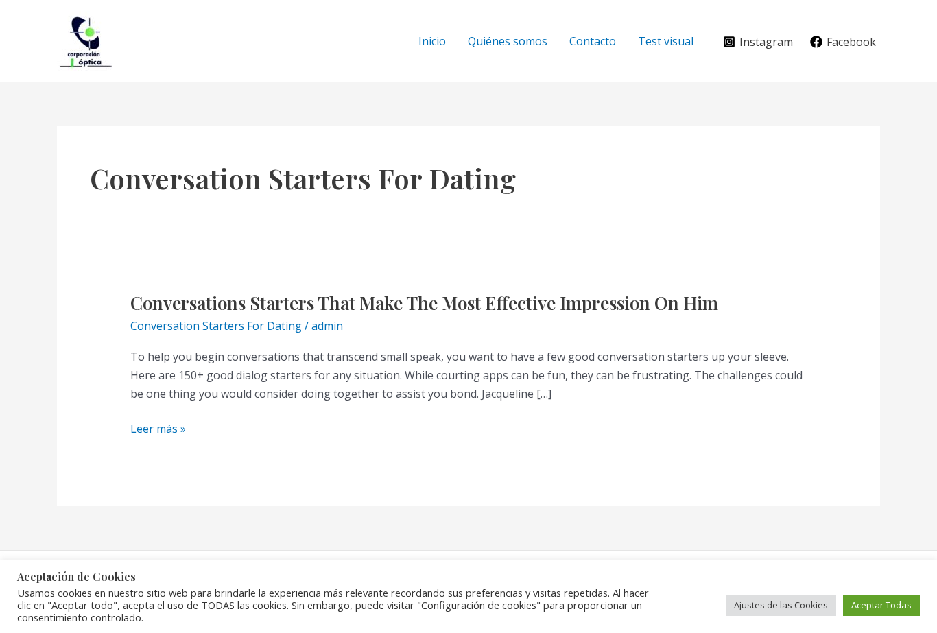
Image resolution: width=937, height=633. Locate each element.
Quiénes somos (507, 41)
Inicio (432, 41)
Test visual (665, 41)
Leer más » (158, 429)
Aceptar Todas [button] (881, 605)
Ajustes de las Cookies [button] (781, 605)
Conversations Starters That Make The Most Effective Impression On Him (424, 303)
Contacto (592, 41)
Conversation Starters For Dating (216, 325)
